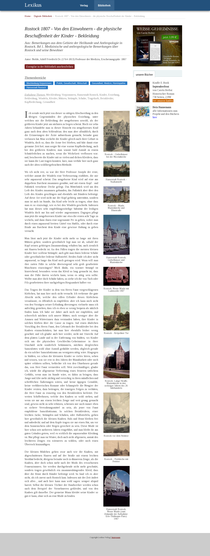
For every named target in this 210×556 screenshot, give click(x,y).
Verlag (84, 5)
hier (155, 117)
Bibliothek (104, 5)
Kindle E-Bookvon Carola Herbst (162, 86)
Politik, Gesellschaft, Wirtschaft (72, 83)
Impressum (116, 537)
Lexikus (33, 5)
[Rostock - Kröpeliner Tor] (116, 329)
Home (28, 16)
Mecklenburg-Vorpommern (39, 83)
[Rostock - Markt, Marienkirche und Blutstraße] (116, 201)
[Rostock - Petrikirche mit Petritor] (116, 455)
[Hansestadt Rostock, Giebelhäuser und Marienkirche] (116, 254)
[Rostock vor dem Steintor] (116, 432)
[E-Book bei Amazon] (157, 65)
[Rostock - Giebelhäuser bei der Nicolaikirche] (116, 150)
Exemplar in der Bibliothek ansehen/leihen (49, 66)
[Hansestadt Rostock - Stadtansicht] (116, 175)
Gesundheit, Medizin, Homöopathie (108, 83)
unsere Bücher (144, 74)
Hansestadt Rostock (36, 87)
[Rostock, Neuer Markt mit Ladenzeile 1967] (116, 284)
